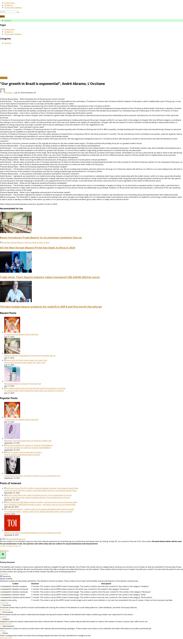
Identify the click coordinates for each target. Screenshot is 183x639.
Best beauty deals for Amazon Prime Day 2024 (22, 383)
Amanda (9, 92)
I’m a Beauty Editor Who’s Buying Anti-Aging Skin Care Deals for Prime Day (34, 390)
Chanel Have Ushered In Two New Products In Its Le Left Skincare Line (32, 476)
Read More (4, 551)
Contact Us (8, 5)
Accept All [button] (17, 546)
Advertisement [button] (6, 624)
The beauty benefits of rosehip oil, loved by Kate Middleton (27, 447)
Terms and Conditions (13, 7)
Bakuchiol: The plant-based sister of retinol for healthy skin (28, 440)
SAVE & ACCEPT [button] (6, 638)
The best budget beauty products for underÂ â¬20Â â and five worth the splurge (51, 306)
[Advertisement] (91, 61)
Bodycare (3, 78)
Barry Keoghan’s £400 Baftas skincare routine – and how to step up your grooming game (39, 504)
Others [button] (3, 631)
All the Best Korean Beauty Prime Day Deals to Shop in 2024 (37, 247)
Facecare (7, 20)
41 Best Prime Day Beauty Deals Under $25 (21, 334)
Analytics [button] (3, 617)
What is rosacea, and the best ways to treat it (22, 454)
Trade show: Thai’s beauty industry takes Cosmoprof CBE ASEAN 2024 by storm (50, 277)
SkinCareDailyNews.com (15, 539)
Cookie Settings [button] (6, 546)
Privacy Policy (9, 3)
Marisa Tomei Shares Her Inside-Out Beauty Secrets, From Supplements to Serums (37, 497)
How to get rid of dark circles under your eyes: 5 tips (24, 362)
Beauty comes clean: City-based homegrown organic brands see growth (32, 532)
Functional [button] (4, 603)
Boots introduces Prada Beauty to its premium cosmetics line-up (41, 237)
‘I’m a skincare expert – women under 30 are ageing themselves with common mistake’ (38, 511)
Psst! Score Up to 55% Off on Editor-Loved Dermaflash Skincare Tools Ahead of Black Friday (40, 490)
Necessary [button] (4, 574)
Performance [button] (5, 610)
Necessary (7, 576)
